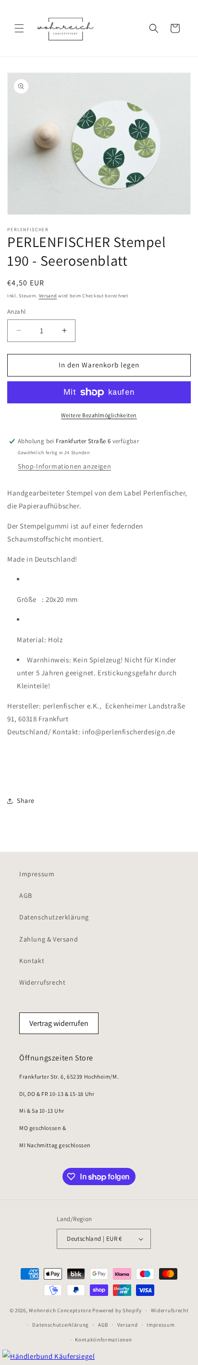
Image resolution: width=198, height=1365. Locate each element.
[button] (19, 28)
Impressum (36, 874)
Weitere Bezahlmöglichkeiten (99, 415)
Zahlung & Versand (48, 939)
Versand (48, 296)
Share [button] (26, 800)
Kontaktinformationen (103, 1339)
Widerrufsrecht (42, 982)
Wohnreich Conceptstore (60, 1310)
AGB (25, 895)
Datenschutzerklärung (54, 917)
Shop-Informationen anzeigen (64, 466)
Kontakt (31, 960)
